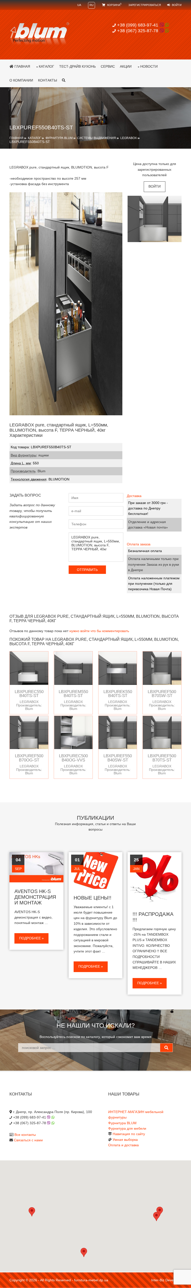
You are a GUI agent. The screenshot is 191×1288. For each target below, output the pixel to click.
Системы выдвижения (96, 138)
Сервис (108, 66)
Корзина (113, 4)
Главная (21, 66)
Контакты (47, 80)
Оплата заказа (138, 544)
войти (154, 186)
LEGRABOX (128, 138)
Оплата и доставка (123, 1145)
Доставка (134, 496)
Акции (126, 66)
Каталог (46, 66)
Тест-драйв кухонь (77, 66)
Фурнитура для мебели (127, 1128)
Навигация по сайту (129, 1134)
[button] (156, 1216)
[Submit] (166, 1047)
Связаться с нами (28, 1140)
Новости (149, 66)
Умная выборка (125, 1140)
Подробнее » (31, 938)
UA (79, 4)
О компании (21, 80)
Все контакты (25, 1135)
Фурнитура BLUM (59, 138)
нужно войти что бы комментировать (99, 631)
